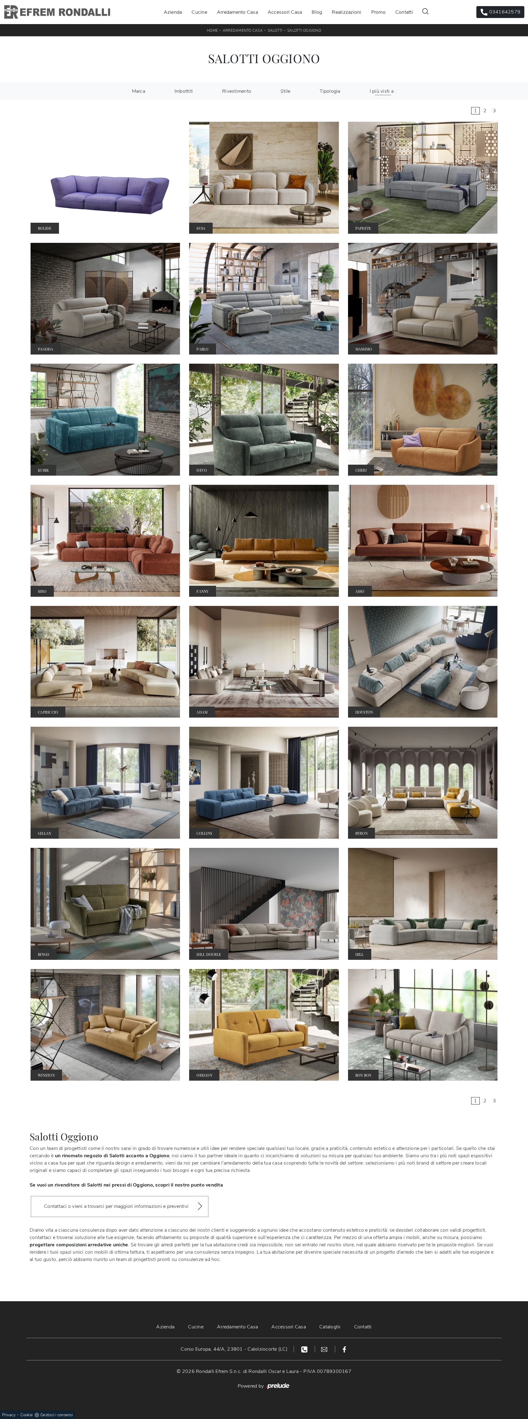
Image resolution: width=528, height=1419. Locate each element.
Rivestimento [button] (236, 91)
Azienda (173, 12)
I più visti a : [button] (383, 91)
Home (212, 30)
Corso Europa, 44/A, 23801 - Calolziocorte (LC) (234, 1349)
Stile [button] (285, 91)
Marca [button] (138, 91)
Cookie (26, 1415)
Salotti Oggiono (304, 30)
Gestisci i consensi (56, 1415)
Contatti (404, 12)
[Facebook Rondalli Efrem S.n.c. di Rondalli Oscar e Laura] (344, 1349)
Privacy (9, 1415)
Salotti (275, 30)
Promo (378, 12)
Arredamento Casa (237, 12)
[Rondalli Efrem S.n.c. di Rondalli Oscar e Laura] (57, 12)
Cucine (199, 12)
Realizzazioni (346, 12)
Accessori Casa (285, 12)
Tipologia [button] (330, 91)
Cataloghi (329, 1327)
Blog (317, 12)
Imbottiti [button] (183, 91)
